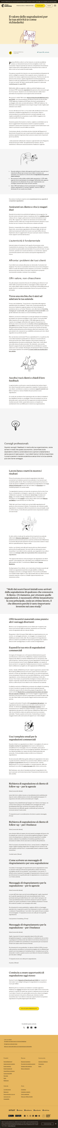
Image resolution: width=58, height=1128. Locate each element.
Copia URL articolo (43, 52)
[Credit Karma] (28, 1110)
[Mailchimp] (46, 1110)
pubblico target (44, 216)
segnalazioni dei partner (37, 703)
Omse (10, 496)
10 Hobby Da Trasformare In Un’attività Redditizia (15, 1041)
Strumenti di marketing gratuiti (28, 1064)
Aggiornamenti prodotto (9, 1064)
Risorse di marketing (25, 1061)
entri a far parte (28, 766)
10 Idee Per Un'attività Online (10, 1044)
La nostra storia (7, 1089)
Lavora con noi (7, 1096)
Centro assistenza (25, 1094)
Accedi (49, 5)
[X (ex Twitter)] (27, 1116)
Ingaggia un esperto (25, 1092)
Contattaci (23, 1089)
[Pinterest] (39, 1116)
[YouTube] (36, 1116)
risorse (19, 989)
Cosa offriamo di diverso (9, 1071)
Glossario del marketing (26, 1066)
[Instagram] (30, 1116)
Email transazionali (8, 1068)
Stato (5, 1078)
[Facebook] (24, 1116)
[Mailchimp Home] (6, 5)
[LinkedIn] (33, 1116)
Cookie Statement (11, 1125)
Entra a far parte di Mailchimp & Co (29, 1008)
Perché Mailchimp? (8, 1061)
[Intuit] (12, 1110)
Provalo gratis (40, 5)
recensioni (40, 485)
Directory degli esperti (22, 538)
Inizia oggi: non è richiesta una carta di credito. (46, 1)
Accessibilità (6, 1099)
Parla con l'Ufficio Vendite (27, 1096)
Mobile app (6, 1080)
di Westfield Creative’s (31, 706)
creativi (22, 498)
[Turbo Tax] (20, 1110)
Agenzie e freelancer (43, 1061)
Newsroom (6, 1092)
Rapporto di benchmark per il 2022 (28, 980)
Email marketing (7, 1066)
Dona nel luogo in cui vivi (9, 1094)
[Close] (56, 1124)
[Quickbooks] (37, 1110)
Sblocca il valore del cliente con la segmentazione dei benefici (18, 1046)
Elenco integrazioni (25, 1068)
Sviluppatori (41, 1064)
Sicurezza (6, 1075)
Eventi (39, 1066)
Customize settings (47, 1123)
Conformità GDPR (8, 1073)
